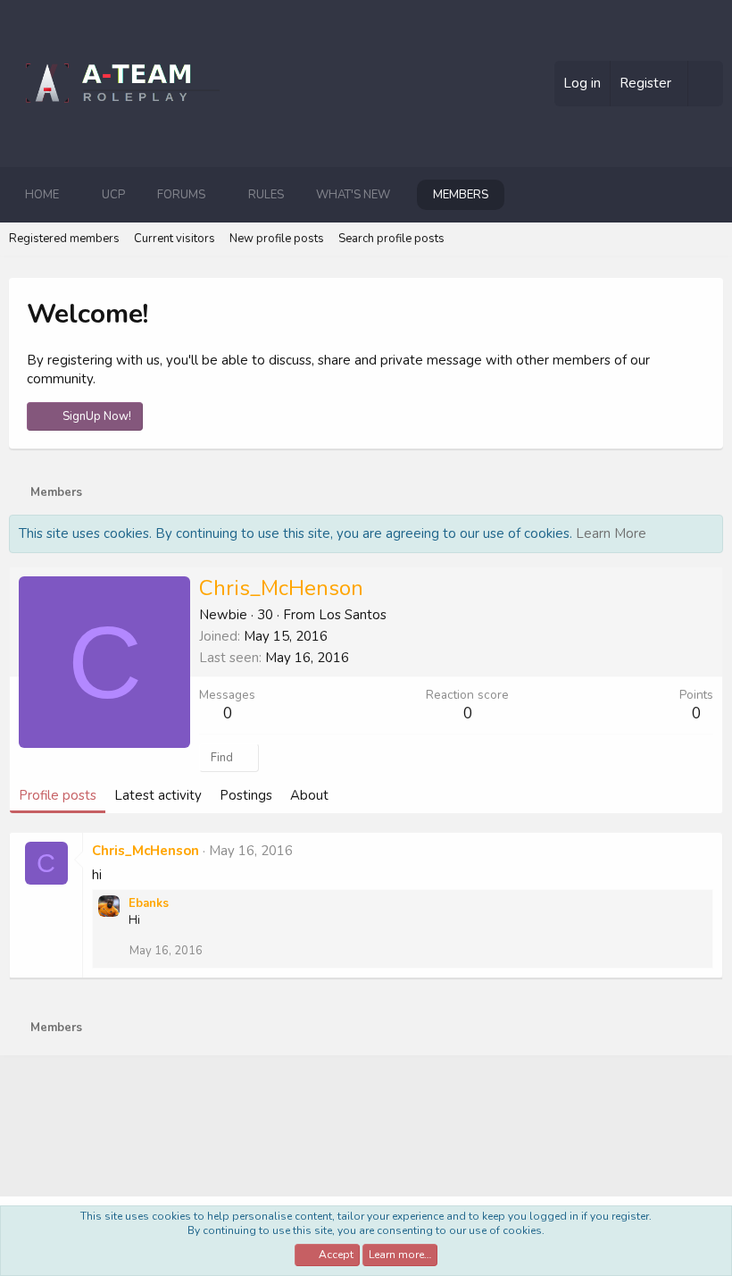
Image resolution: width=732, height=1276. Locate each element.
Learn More (611, 533)
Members (460, 195)
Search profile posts (391, 239)
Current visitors (174, 239)
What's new (353, 195)
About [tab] (309, 795)
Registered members (64, 239)
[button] (73, 195)
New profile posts (276, 239)
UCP (113, 195)
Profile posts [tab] (57, 795)
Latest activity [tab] (158, 795)
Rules (266, 195)
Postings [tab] (246, 795)
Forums (181, 195)
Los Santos (353, 615)
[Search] (705, 83)
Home (42, 195)
